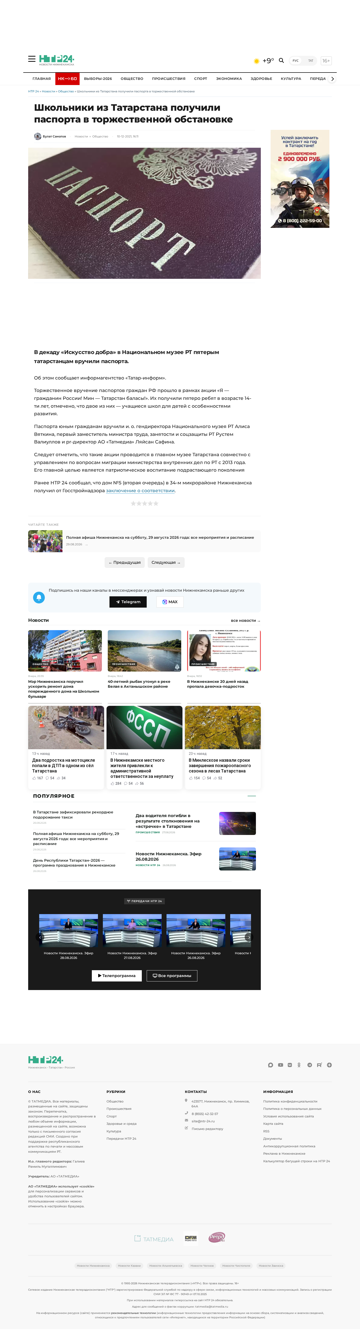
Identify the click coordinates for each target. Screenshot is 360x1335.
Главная (42, 79)
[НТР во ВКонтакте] (290, 1065)
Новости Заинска (271, 1265)
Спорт (200, 79)
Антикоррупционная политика (289, 1146)
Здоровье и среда (122, 1124)
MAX (173, 602)
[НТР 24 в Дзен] (329, 1065)
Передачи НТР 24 (121, 1138)
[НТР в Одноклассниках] (300, 1065)
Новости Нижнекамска (93, 1265)
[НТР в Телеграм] (309, 1065)
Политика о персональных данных (292, 1109)
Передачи (320, 79)
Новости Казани (129, 1265)
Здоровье (261, 79)
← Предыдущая (124, 562)
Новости (48, 91)
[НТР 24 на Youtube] (280, 1065)
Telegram (131, 602)
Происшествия (168, 79)
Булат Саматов (54, 136)
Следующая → (166, 562)
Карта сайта (273, 1124)
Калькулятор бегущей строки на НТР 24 (296, 1161)
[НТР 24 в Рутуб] (319, 1065)
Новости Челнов (202, 1265)
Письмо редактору (207, 1129)
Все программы (174, 975)
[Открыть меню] (32, 59)
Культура (291, 79)
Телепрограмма (118, 975)
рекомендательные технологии (133, 1313)
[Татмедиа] (154, 1239)
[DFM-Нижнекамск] (190, 1239)
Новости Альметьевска (165, 1265)
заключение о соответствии (140, 490)
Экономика (229, 79)
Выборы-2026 (98, 79)
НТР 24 (33, 91)
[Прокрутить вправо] (332, 79)
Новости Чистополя (236, 1265)
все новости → (246, 621)
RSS (266, 1131)
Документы (272, 1138)
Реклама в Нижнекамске (284, 1153)
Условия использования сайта (288, 1116)
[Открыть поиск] (281, 61)
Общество (132, 79)
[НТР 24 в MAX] (270, 1065)
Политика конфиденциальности (290, 1101)
